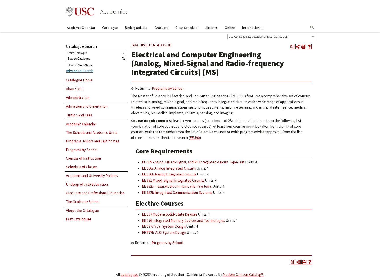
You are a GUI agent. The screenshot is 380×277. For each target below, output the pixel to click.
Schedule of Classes (81, 166)
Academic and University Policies (92, 175)
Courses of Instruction (83, 158)
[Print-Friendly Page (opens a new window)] (303, 46)
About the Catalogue (82, 210)
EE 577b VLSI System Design (164, 232)
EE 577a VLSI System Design (164, 226)
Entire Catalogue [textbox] (77, 53)
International (252, 27)
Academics (114, 11)
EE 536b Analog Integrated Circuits (169, 174)
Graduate (161, 27)
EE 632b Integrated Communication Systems (177, 192)
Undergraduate (136, 27)
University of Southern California (80, 11)
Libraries (211, 27)
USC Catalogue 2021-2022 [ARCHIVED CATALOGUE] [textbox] (259, 37)
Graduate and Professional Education (95, 192)
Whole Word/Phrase (82, 64)
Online (230, 27)
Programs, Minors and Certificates (92, 141)
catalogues (129, 274)
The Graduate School (82, 201)
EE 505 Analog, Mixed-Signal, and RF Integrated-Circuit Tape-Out (193, 162)
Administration (78, 97)
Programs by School (81, 149)
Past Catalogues (78, 219)
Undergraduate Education (87, 184)
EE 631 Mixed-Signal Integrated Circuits (173, 180)
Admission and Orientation (87, 106)
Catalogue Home (79, 80)
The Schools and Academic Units (91, 132)
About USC (74, 89)
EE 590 (195, 137)
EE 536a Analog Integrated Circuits (169, 168)
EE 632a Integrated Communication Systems (177, 186)
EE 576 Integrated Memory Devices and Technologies (183, 220)
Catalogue (110, 27)
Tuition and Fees (79, 115)
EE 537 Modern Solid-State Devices (169, 214)
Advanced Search (79, 70)
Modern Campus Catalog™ (243, 274)
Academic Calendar (81, 27)
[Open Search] (312, 27)
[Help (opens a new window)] (309, 46)
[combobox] (271, 36)
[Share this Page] (297, 46)
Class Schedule (186, 27)
